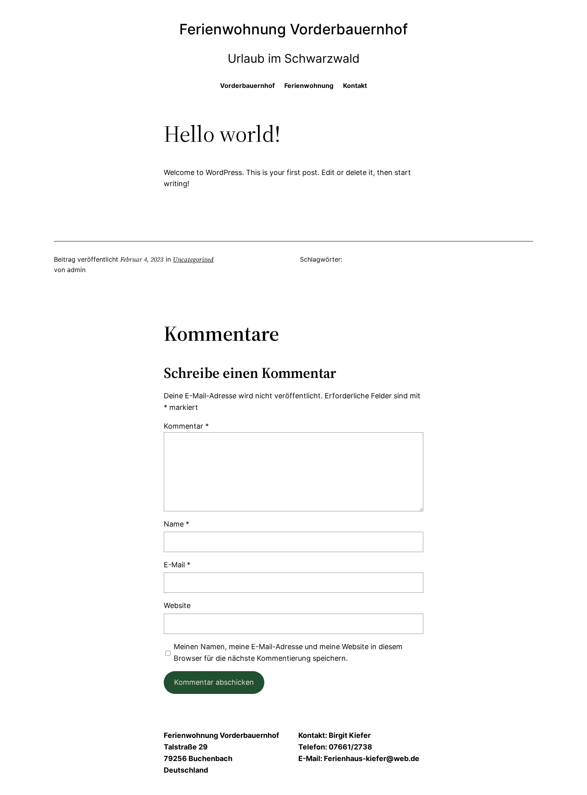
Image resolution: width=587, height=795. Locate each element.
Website (177, 605)
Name (176, 524)
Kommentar (186, 426)
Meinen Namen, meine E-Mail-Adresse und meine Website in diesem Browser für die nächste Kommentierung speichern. (288, 652)
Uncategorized (193, 259)
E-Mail (177, 564)
